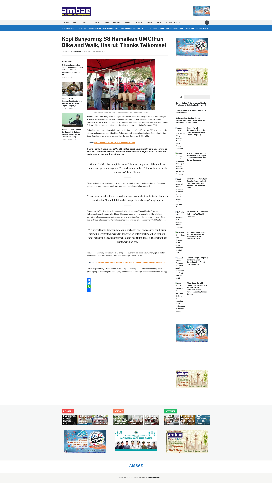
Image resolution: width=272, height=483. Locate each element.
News (75, 22)
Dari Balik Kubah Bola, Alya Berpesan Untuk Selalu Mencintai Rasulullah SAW (196, 235)
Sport (106, 22)
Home (66, 22)
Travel (150, 22)
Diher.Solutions (154, 477)
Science (119, 411)
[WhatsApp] (127, 286)
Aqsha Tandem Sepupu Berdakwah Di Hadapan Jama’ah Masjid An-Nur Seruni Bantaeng (71, 133)
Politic (139, 22)
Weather (170, 411)
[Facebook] (127, 280)
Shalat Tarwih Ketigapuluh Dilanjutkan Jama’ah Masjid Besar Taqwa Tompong (72, 102)
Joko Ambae (76, 51)
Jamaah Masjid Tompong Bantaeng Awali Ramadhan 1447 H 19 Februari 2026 (197, 261)
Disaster (68, 411)
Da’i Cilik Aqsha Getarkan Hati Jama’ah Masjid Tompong (197, 214)
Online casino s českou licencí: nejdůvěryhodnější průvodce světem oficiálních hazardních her (72, 70)
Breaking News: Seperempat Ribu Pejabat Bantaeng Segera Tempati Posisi (174, 28)
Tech (97, 22)
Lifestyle (86, 22)
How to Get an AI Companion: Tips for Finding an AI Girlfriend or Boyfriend (191, 104)
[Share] (127, 290)
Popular (179, 97)
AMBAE (136, 465)
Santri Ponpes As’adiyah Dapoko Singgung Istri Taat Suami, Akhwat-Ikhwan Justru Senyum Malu (197, 183)
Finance (116, 22)
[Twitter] (127, 283)
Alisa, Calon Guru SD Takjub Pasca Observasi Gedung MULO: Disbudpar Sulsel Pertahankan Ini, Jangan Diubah (197, 288)
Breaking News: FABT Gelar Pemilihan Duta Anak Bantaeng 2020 (100, 28)
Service (128, 22)
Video (159, 22)
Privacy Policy (173, 22)
